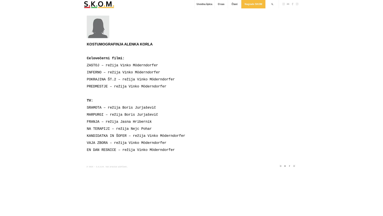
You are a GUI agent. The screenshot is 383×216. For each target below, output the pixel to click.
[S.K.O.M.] (99, 4)
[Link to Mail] (288, 4)
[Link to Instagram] (283, 4)
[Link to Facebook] (292, 4)
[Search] (272, 4)
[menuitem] (204, 4)
